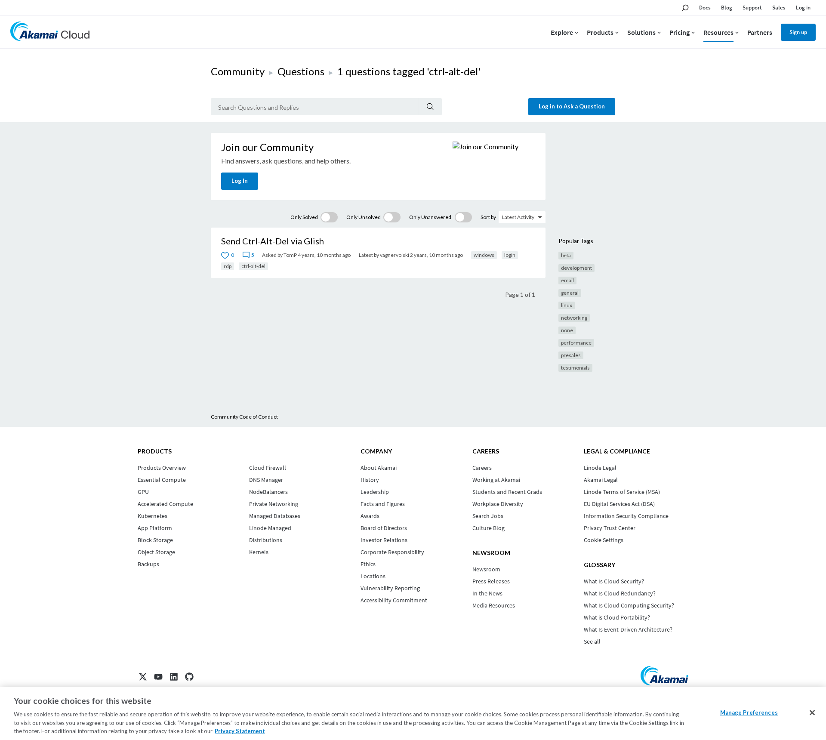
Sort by (488, 217)
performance (576, 342)
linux (566, 305)
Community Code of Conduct (244, 416)
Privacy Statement (240, 731)
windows (484, 255)
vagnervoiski (394, 255)
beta (566, 255)
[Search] (430, 106)
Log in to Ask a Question (572, 106)
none (567, 330)
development (576, 268)
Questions (300, 71)
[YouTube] (158, 677)
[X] (143, 677)
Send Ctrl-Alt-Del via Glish (272, 241)
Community (238, 71)
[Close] (812, 712)
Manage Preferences (749, 712)
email (567, 280)
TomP (290, 255)
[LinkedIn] (174, 677)
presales (571, 355)
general (570, 293)
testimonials (575, 367)
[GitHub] (189, 677)
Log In (239, 180)
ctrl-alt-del (253, 266)
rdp (227, 266)
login (509, 255)
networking (574, 317)
